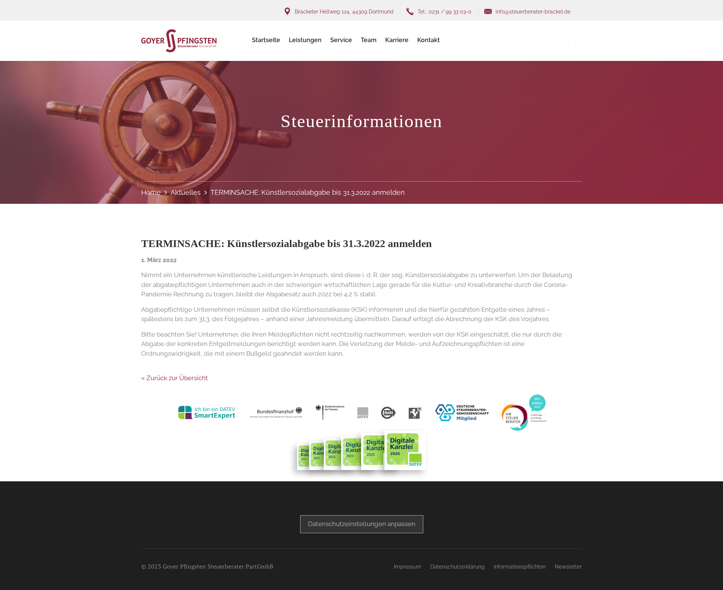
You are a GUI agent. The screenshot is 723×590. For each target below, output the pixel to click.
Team (369, 40)
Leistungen (305, 40)
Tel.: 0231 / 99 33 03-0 (444, 12)
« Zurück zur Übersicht (174, 378)
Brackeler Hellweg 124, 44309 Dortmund (344, 12)
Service (341, 40)
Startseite (266, 40)
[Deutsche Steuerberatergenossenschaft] (462, 412)
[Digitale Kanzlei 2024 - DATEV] (359, 453)
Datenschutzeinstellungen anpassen (361, 524)
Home (151, 192)
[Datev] (362, 412)
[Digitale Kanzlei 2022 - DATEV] (340, 454)
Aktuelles (186, 192)
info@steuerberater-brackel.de (533, 12)
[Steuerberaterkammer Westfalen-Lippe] (415, 412)
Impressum (407, 567)
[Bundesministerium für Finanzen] (330, 412)
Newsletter (568, 567)
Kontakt (428, 40)
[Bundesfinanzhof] (276, 412)
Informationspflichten (520, 567)
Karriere (397, 40)
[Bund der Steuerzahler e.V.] (388, 412)
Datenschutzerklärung (457, 567)
